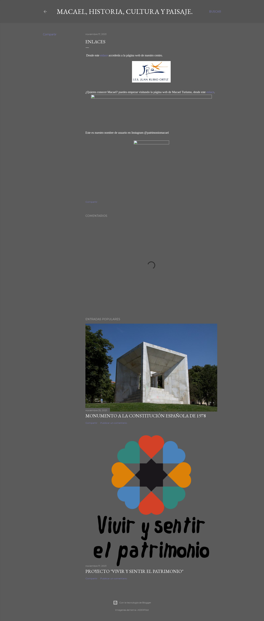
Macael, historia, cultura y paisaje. (125, 11)
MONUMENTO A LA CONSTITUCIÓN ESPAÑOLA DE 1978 (145, 416)
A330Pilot (143, 609)
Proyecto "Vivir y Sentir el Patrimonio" (134, 571)
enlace (104, 55)
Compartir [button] (49, 34)
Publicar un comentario (113, 422)
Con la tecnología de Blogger (135, 602)
